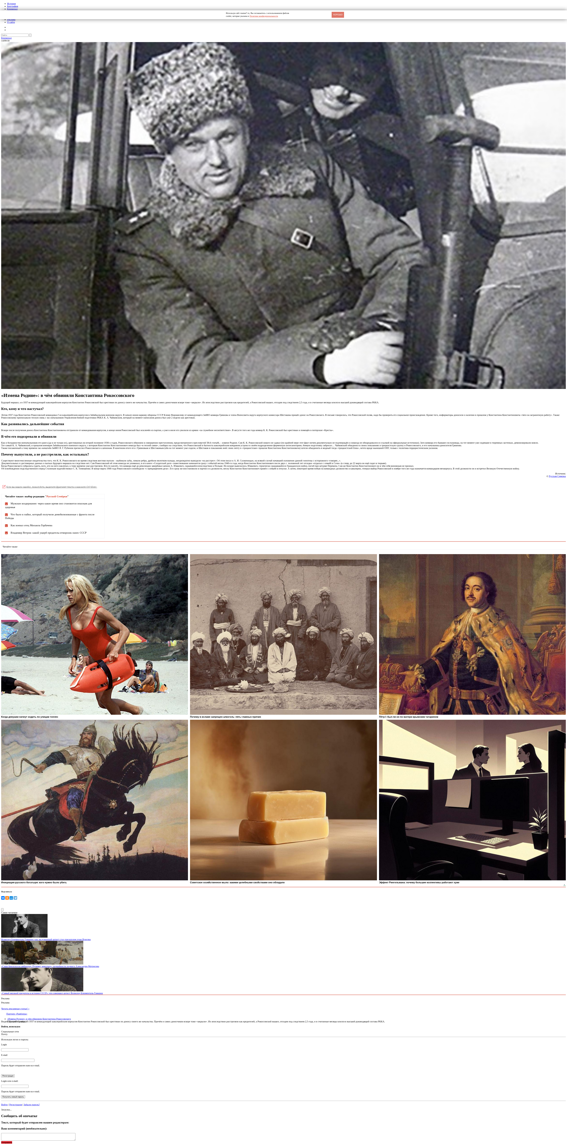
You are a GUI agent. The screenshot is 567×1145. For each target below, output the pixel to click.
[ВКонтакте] (3, 898)
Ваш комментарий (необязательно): (24, 1128)
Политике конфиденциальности (264, 16)
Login (4, 1044)
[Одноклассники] (7, 898)
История (11, 3)
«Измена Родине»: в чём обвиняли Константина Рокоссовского (39, 1019)
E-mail (4, 1055)
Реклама (11, 19)
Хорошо (338, 14)
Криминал (12, 9)
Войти (4, 1104)
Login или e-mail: (9, 1081)
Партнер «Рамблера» (16, 1014)
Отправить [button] (6, 1142)
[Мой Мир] (11, 898)
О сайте (11, 22)
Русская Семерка (557, 476)
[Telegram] (15, 898)
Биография (12, 6)
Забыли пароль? (32, 1104)
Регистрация (15, 1104)
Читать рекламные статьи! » (15, 1008)
